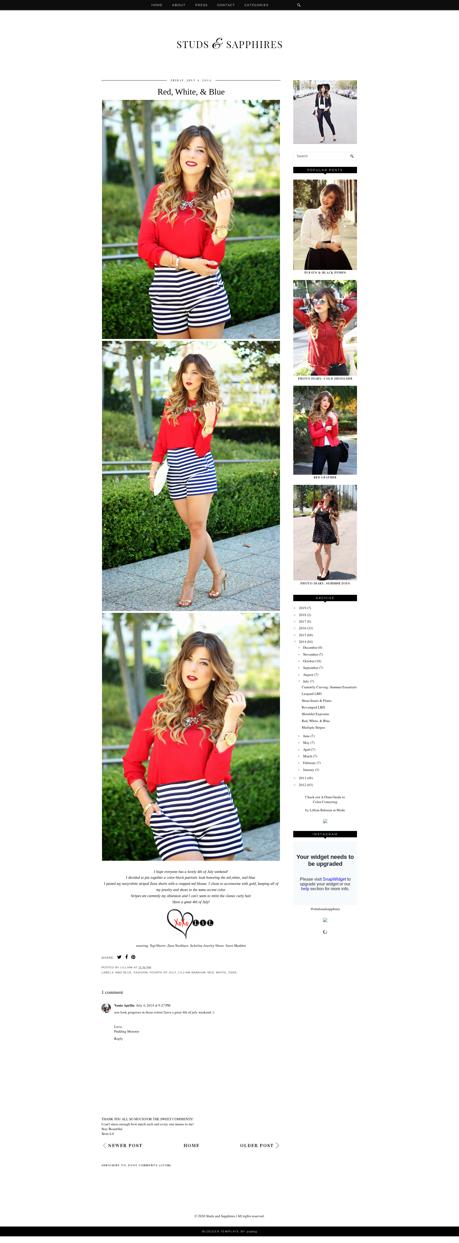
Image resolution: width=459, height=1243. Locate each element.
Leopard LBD (311, 693)
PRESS (201, 5)
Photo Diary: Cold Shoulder (325, 378)
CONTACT (226, 5)
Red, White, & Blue (316, 720)
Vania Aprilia (124, 1005)
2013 (302, 777)
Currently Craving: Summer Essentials (329, 687)
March (307, 756)
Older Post (257, 1145)
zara (232, 972)
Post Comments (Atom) (149, 1165)
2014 (302, 641)
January (308, 769)
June (306, 735)
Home (157, 5)
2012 (302, 784)
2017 (302, 621)
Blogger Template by (229, 1231)
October (308, 661)
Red (210, 972)
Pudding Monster (126, 1031)
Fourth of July (163, 972)
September (310, 667)
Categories (257, 5)
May (306, 742)
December (310, 647)
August (308, 674)
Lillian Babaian (192, 972)
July (306, 681)
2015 (302, 635)
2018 (302, 614)
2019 (302, 607)
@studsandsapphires (325, 908)
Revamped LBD (313, 707)
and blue (123, 972)
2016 (302, 628)
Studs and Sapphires (220, 1216)
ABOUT (179, 5)
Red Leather (325, 477)
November (310, 654)
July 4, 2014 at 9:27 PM (153, 1005)
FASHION (141, 972)
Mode (341, 810)
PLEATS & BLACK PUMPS (325, 272)
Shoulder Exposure (315, 713)
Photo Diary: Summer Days (325, 583)
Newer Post (125, 1145)
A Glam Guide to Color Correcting (329, 799)
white (221, 972)
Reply (118, 1038)
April (307, 749)
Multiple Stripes (313, 727)
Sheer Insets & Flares (317, 700)
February (309, 762)
